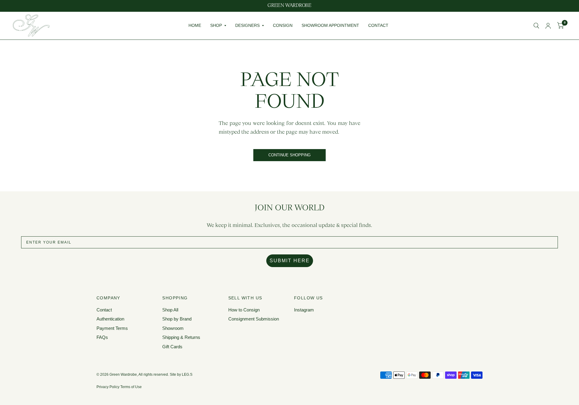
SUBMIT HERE (290, 260)
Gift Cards (172, 346)
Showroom (173, 328)
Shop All (170, 309)
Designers (247, 25)
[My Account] (548, 26)
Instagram (304, 309)
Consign (283, 25)
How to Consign (244, 309)
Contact (378, 25)
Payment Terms (112, 328)
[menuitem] (195, 25)
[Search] (536, 26)
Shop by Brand (176, 318)
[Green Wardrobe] (289, 6)
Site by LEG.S (181, 374)
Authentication (110, 318)
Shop (216, 25)
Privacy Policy (107, 387)
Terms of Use (131, 387)
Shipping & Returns (181, 337)
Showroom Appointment (330, 25)
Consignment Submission (253, 318)
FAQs (102, 337)
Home (194, 25)
